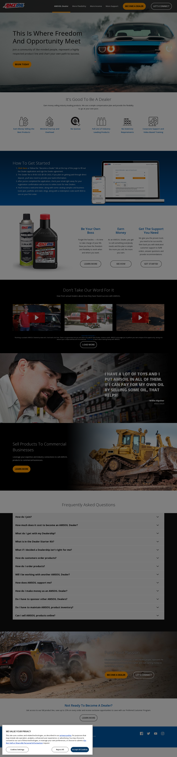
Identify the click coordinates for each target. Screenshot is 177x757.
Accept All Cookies (79, 749)
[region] (47, 740)
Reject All (60, 749)
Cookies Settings (17, 749)
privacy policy (65, 735)
